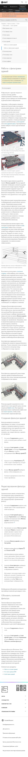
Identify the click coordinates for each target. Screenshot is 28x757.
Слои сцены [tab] (6, 35)
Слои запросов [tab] (7, 58)
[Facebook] (17, 686)
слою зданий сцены (10, 123)
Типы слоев (6, 25)
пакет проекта (8, 411)
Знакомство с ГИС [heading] (6, 703)
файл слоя (11, 408)
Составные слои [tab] (7, 31)
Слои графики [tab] (7, 61)
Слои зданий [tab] (6, 41)
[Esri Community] (17, 689)
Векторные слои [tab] (7, 28)
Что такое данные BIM (10, 671)
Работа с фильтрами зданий (11, 48)
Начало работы (11, 10)
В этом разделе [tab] (6, 88)
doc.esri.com (12, 16)
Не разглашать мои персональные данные (14, 750)
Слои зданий (13, 25)
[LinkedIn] (24, 686)
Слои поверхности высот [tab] (10, 38)
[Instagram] (21, 689)
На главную (4, 10)
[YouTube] (24, 689)
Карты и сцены (11, 23)
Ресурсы (23, 6)
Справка (17, 10)
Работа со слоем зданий (10, 44)
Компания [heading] (4, 707)
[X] (21, 686)
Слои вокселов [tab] (7, 51)
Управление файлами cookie (10, 746)
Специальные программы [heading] (8, 711)
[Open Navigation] (26, 2)
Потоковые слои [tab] (7, 54)
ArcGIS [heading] (3, 696)
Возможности (13, 6)
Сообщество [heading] (5, 700)
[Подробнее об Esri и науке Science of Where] (5, 689)
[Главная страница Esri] (4, 2)
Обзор (5, 6)
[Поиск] (22, 2)
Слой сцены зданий (9, 674)
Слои (18, 23)
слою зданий (20, 121)
